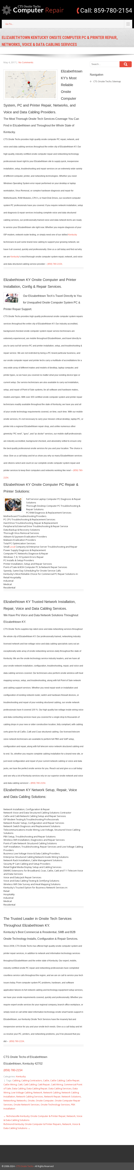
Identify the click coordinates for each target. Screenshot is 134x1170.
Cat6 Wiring (57, 1084)
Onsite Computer (45, 1100)
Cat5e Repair (72, 1080)
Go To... (9, 23)
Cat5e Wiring (10, 1084)
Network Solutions (71, 1096)
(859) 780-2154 (54, 264)
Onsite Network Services (27, 1104)
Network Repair (52, 1096)
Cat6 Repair (44, 1084)
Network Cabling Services (29, 1096)
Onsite (31, 1100)
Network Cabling (52, 1092)
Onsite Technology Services (55, 1104)
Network (37, 1092)
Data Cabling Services (60, 1088)
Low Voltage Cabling (21, 1092)
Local (12, 546)
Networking (9, 1100)
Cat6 (20, 1084)
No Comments (25, 62)
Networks (22, 1100)
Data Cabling (18, 1088)
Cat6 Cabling (30, 1084)
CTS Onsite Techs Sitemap (107, 81)
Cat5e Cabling (57, 1080)
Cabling (16, 1080)
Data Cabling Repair (37, 1088)
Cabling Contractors (31, 1080)
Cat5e (46, 1080)
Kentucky (72, 234)
